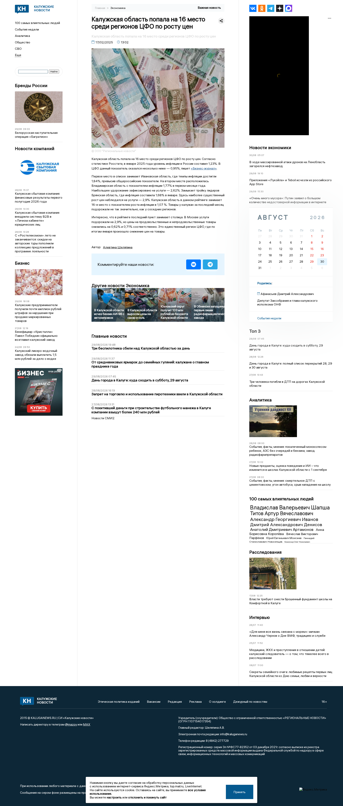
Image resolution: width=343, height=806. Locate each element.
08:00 (260, 443)
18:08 (26, 301)
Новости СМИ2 (103, 418)
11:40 (260, 624)
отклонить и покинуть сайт (147, 797)
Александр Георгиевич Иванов (284, 519)
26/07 (252, 624)
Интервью (259, 617)
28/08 (18, 190)
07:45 (260, 338)
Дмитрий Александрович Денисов (286, 524)
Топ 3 (255, 331)
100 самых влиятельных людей (37, 23)
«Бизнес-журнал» (204, 168)
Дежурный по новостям (250, 702)
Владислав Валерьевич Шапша (290, 507)
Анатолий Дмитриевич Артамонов (282, 529)
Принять (239, 792)
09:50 (26, 347)
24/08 (18, 347)
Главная (100, 8)
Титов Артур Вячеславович (281, 513)
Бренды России (31, 85)
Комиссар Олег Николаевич (297, 542)
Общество (22, 42)
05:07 (260, 155)
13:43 (260, 374)
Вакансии (153, 702)
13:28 (26, 231)
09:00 (26, 128)
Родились (264, 283)
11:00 (260, 665)
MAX (86, 724)
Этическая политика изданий (119, 702)
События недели (27, 29)
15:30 (260, 191)
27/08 (18, 328)
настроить (114, 797)
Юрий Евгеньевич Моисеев (284, 538)
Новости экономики (270, 147)
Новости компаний (34, 148)
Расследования (265, 552)
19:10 (260, 173)
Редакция (175, 702)
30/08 (252, 155)
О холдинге (217, 702)
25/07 (252, 642)
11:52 (260, 642)
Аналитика (22, 36)
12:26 (260, 356)
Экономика (117, 8)
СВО (18, 49)
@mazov (71, 724)
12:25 (260, 595)
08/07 (252, 665)
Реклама (195, 702)
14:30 (26, 208)
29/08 (18, 128)
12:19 (25, 328)
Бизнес (22, 263)
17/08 (252, 595)
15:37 (26, 190)
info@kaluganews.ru (233, 734)
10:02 (260, 461)
